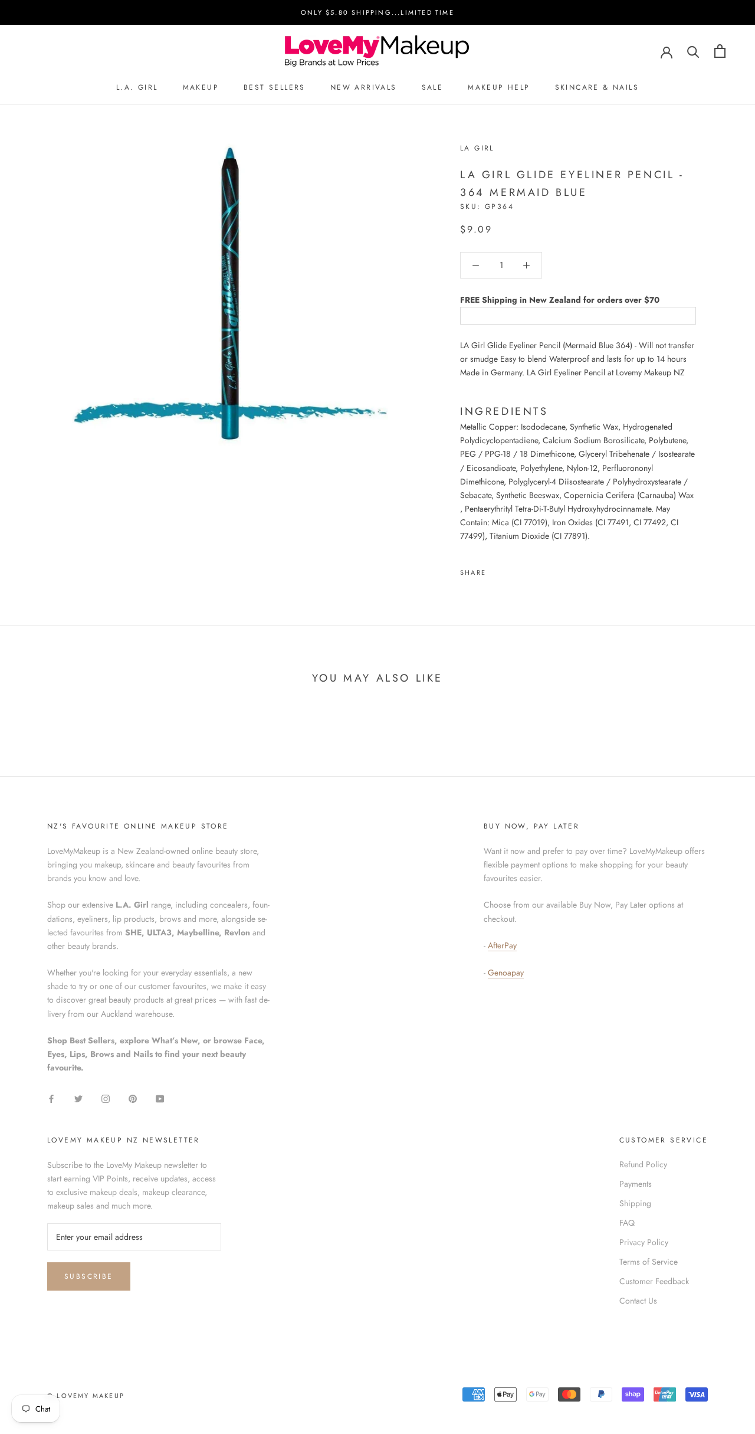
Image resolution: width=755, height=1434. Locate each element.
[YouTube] (160, 1098)
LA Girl (477, 148)
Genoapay (506, 972)
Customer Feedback (654, 1281)
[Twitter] (512, 569)
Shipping (635, 1203)
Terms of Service (648, 1262)
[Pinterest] (527, 569)
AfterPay (502, 945)
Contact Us (638, 1301)
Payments (635, 1184)
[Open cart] (720, 51)
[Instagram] (105, 1098)
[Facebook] (497, 569)
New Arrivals (363, 87)
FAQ (627, 1223)
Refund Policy (643, 1164)
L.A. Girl (137, 87)
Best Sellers (275, 87)
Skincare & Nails (597, 87)
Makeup (201, 87)
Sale (433, 87)
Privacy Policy (643, 1242)
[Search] (693, 51)
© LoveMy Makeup (85, 1395)
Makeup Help (499, 87)
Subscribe (88, 1276)
